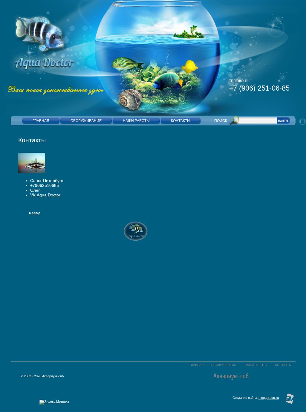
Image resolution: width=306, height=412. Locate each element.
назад (34, 212)
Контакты (283, 365)
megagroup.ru (268, 397)
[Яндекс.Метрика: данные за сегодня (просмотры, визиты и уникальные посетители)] (54, 402)
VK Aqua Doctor (45, 195)
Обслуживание (224, 365)
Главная (197, 365)
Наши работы (256, 365)
